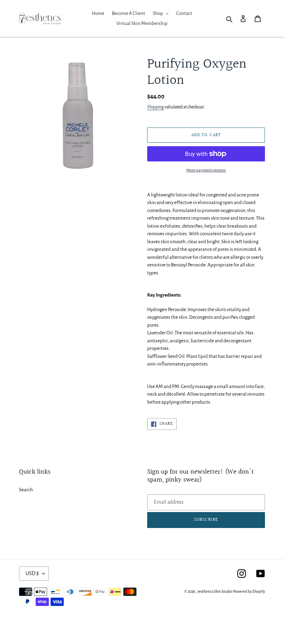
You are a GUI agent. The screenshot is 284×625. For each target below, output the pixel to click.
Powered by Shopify (249, 591)
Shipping (155, 107)
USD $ (32, 573)
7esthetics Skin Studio (214, 591)
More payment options (206, 170)
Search (26, 489)
